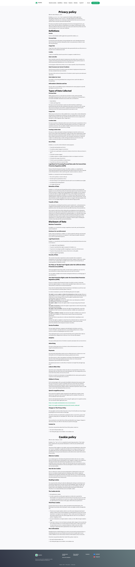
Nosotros (70, 2)
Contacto (87, 554)
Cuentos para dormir (65, 555)
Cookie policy (73, 564)
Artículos (75, 2)
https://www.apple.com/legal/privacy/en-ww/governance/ (62, 402)
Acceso (88, 2)
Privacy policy (68, 564)
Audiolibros (60, 2)
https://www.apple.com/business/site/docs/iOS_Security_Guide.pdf (64, 405)
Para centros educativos (76, 555)
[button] (81, 3)
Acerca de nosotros (66, 557)
